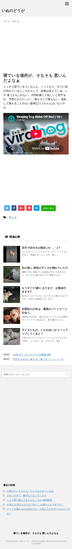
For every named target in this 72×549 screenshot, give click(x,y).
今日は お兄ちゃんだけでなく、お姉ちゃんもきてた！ (35, 504)
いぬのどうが (13, 10)
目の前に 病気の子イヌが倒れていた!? (45, 267)
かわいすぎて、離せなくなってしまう (27, 495)
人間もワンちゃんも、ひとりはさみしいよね (30, 491)
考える (13, 217)
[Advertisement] (36, 47)
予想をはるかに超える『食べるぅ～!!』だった (38, 359)
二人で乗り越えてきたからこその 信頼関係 (29, 500)
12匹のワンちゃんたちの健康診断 (32, 354)
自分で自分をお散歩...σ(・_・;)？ (41, 247)
